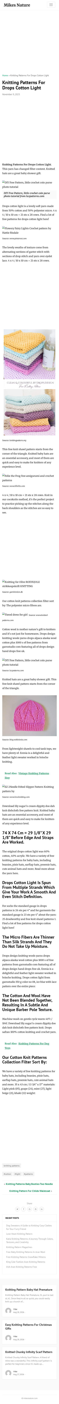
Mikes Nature (17, 5)
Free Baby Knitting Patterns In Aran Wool (25, 1252)
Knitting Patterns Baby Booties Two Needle (29, 1184)
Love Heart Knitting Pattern (19, 1233)
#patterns (28, 1173)
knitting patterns (12, 1165)
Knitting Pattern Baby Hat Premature (28, 1290)
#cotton (7, 1173)
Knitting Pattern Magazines (19, 1247)
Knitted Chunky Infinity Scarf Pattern (28, 1352)
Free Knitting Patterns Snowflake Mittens (26, 1257)
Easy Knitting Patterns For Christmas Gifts (28, 1326)
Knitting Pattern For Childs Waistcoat (29, 1191)
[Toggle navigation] (51, 5)
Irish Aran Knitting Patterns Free (21, 1266)
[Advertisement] (29, 41)
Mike (15, 1309)
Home (5, 75)
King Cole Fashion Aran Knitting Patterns (25, 1261)
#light (17, 1173)
